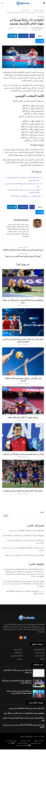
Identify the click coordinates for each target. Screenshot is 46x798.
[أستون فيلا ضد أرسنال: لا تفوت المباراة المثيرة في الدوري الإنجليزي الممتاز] (23, 322)
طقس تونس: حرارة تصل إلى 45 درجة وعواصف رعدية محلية (25, 555)
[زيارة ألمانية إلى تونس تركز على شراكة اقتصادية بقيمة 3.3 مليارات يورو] (38, 694)
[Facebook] (25, 637)
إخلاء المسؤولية (38, 741)
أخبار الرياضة (25, 10)
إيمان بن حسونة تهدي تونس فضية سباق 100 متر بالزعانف (23, 454)
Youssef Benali (36, 28)
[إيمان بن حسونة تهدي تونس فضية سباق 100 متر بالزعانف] (23, 437)
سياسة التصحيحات (11, 741)
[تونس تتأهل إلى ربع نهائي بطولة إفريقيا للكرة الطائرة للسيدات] (23, 361)
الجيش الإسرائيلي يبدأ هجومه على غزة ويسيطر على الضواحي (24, 581)
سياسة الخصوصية (36, 743)
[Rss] (20, 637)
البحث (42, 512)
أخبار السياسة (39, 652)
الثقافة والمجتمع (16, 655)
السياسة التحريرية (25, 741)
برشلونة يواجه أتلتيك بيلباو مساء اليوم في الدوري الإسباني (23, 491)
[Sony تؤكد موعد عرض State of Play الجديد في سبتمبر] (38, 673)
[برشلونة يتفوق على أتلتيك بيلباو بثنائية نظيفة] (23, 400)
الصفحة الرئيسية (39, 10)
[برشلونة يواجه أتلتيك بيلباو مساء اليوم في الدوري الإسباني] (23, 474)
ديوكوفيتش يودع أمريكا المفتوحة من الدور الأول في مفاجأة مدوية (23, 535)
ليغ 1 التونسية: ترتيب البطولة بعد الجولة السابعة (25, 196)
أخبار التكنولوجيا (39, 649)
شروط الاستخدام (22, 743)
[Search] (2, 3)
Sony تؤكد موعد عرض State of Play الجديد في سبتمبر (26, 530)
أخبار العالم (18, 652)
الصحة (42, 659)
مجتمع (20, 659)
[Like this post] (31, 36)
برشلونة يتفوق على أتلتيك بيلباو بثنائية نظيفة (23, 417)
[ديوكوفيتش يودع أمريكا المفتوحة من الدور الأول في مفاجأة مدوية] (23, 283)
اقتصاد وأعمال (39, 655)
